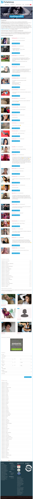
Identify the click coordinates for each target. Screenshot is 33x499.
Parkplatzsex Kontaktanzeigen (5, 29)
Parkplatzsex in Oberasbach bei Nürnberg (16, 276)
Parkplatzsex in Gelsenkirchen (5, 412)
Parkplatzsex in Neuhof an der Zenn (16, 275)
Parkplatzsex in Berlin (4, 382)
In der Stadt (3, 373)
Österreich (12, 473)
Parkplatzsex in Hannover (5, 396)
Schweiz (12, 474)
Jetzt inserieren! (28, 4)
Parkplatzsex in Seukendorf (16, 274)
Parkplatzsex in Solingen (4, 447)
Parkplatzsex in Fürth (4, 456)
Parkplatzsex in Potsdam (4, 433)
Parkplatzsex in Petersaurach (16, 272)
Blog (23, 4)
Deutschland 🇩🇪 (7, 460)
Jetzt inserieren (13, 469)
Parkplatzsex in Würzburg (4, 457)
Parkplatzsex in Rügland (16, 286)
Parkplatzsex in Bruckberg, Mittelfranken (16, 266)
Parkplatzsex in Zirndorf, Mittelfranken (16, 279)
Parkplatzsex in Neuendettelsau (16, 278)
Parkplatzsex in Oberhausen (5, 428)
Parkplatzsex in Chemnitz (4, 419)
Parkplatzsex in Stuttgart (4, 388)
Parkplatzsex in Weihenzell (16, 280)
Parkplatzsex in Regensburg (5, 449)
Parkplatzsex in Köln (4, 386)
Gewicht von (3, 364)
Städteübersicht (12, 4)
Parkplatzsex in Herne (4, 448)
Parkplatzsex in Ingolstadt (5, 453)
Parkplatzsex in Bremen (4, 392)
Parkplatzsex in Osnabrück (5, 441)
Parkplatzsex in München (4, 384)
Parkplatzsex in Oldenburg (5, 440)
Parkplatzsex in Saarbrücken (5, 435)
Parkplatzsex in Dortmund (5, 391)
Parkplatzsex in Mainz (4, 424)
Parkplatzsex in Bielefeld (4, 403)
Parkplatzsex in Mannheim (5, 408)
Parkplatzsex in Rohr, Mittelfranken (16, 268)
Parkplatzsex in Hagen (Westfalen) (6, 432)
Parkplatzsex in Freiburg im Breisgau (6, 423)
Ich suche (2, 354)
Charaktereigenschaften (14, 466)
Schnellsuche (12, 464)
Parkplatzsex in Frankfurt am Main (6, 387)
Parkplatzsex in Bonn (4, 404)
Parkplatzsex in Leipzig (4, 394)
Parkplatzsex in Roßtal (16, 262)
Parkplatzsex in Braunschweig (5, 415)
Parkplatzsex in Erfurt (4, 427)
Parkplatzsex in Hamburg (4, 383)
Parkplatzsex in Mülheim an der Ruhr (6, 439)
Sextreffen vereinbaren (15, 43)
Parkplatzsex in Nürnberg (4, 398)
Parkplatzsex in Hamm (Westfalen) (6, 436)
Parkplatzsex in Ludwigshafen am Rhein (6, 437)
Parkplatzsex (3, 460)
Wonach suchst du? (18, 4)
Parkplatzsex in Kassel (4, 431)
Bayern (11, 460)
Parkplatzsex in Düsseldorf (5, 390)
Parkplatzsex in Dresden (4, 395)
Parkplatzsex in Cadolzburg (16, 267)
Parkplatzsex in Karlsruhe (4, 407)
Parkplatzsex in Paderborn (5, 452)
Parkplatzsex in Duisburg (4, 399)
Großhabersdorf (22, 38)
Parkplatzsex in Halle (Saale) (5, 420)
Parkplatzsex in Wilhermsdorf (16, 270)
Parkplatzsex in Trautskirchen (16, 284)
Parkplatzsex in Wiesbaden (5, 411)
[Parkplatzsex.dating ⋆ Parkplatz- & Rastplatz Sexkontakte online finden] (7, 2)
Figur (2, 367)
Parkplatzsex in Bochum (4, 400)
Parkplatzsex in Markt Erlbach (16, 282)
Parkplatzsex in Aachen (4, 416)
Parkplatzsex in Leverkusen (5, 443)
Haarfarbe (2, 370)
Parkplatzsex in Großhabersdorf (16, 460)
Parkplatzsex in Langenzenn (16, 271)
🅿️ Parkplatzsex (7, 4)
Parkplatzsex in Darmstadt (5, 444)
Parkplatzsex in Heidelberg (5, 445)
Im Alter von (3, 357)
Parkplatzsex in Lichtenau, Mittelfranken (16, 283)
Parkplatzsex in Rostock (4, 429)
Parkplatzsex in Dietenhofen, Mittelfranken (16, 263)
